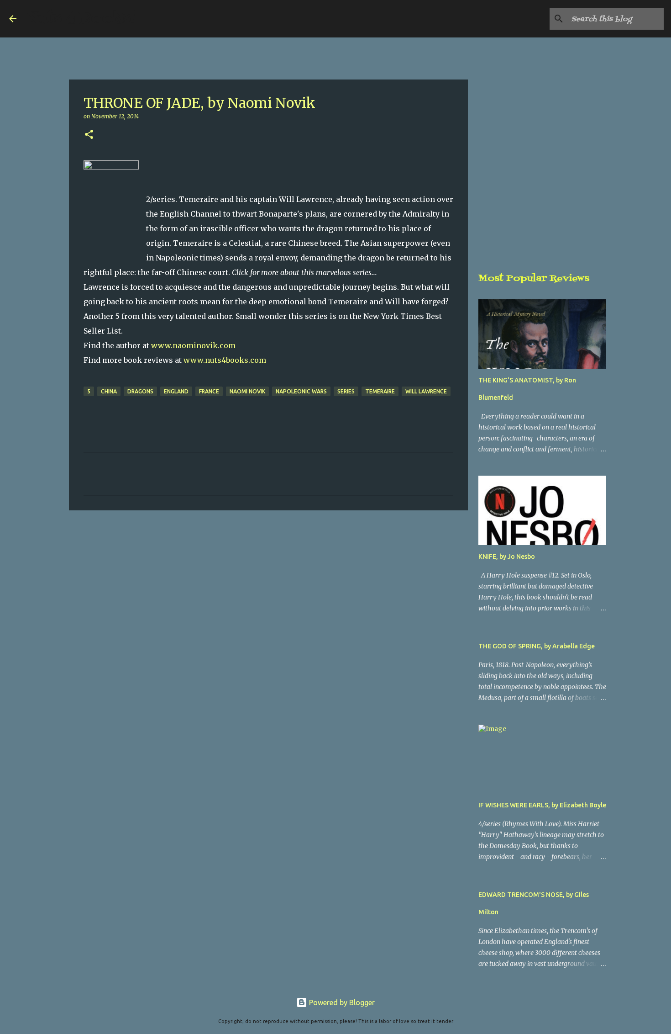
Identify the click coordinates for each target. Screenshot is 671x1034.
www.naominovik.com (193, 345)
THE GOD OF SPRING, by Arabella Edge (536, 646)
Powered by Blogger (341, 1002)
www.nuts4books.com (224, 360)
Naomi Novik (247, 391)
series (346, 391)
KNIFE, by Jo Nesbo (506, 556)
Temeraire (380, 391)
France (209, 391)
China (109, 391)
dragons (140, 391)
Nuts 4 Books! (80, 18)
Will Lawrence (426, 391)
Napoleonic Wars (301, 391)
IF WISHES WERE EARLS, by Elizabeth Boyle (542, 805)
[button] (89, 135)
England (176, 391)
